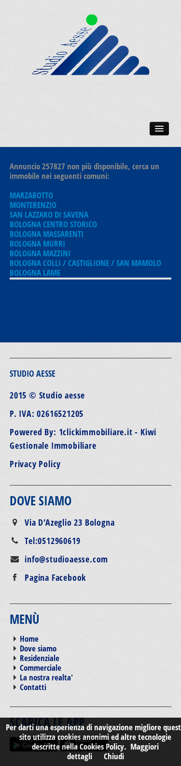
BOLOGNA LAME (35, 272)
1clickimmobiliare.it (96, 432)
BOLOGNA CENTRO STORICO (53, 224)
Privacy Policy (35, 464)
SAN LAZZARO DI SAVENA (49, 214)
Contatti (33, 686)
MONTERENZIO (33, 204)
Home (29, 638)
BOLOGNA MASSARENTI (47, 233)
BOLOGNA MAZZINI (40, 253)
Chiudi (114, 756)
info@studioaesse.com (66, 559)
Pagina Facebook (55, 577)
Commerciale (40, 667)
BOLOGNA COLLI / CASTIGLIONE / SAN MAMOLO (85, 262)
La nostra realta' (46, 677)
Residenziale (39, 657)
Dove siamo (38, 648)
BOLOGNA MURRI (37, 243)
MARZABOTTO (31, 195)
